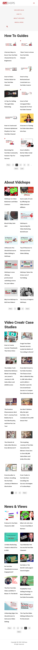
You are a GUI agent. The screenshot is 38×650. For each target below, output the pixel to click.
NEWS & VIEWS (19, 22)
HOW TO (19, 14)
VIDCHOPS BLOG (19, 10)
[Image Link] (11, 44)
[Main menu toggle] (34, 3)
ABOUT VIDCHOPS (19, 18)
